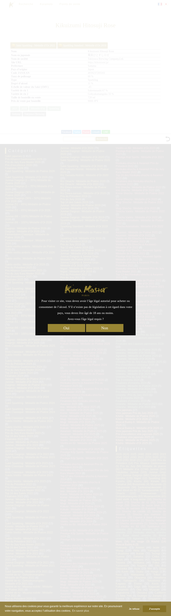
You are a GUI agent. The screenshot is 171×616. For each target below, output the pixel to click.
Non (104, 328)
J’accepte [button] (154, 608)
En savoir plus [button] (80, 610)
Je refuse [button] (134, 608)
